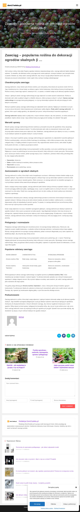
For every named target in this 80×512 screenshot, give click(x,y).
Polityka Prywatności (59, 508)
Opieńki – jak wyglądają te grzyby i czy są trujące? (16, 366)
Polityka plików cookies (47, 508)
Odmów (53, 504)
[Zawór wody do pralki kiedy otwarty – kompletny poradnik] (9, 484)
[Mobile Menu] (77, 5)
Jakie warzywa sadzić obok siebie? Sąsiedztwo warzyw (64, 366)
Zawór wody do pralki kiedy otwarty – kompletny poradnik (33, 483)
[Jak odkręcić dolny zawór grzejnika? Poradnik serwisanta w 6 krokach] (9, 495)
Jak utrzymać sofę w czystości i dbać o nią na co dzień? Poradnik (36, 459)
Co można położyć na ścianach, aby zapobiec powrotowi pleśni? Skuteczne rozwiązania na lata (44, 471)
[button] (76, 487)
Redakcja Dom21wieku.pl (33, 67)
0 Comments (26, 449)
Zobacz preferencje (69, 504)
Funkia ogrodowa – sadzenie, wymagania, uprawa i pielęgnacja (40, 352)
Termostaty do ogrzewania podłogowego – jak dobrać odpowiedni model (37, 447)
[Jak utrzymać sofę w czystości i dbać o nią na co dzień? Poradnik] (9, 460)
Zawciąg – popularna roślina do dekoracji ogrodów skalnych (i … (44, 33)
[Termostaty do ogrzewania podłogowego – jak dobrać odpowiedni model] (9, 448)
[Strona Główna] (18, 33)
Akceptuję (37, 504)
